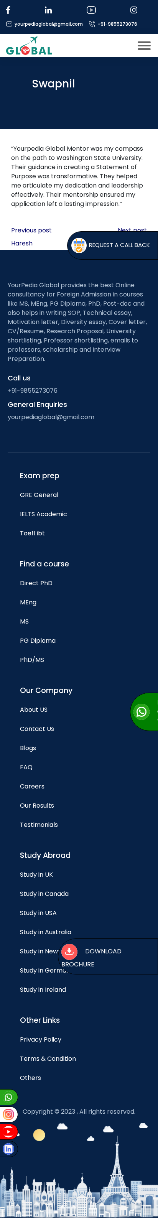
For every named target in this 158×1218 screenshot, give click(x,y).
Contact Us (37, 728)
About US (34, 709)
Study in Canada (44, 893)
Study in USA (38, 913)
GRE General (39, 494)
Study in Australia (45, 932)
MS (24, 621)
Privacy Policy (40, 1039)
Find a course (44, 564)
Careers (32, 786)
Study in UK (36, 874)
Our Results (37, 805)
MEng (28, 602)
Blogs (28, 748)
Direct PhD (36, 583)
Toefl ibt (32, 533)
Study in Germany (47, 970)
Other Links (40, 1020)
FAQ (26, 767)
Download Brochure (91, 958)
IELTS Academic (43, 514)
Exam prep (39, 476)
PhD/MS (32, 659)
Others (30, 1077)
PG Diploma (38, 640)
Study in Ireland (43, 989)
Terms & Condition (48, 1058)
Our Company (46, 690)
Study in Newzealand (51, 951)
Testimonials (39, 824)
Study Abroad (45, 855)
